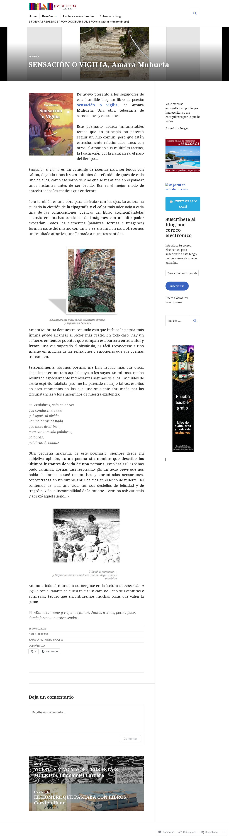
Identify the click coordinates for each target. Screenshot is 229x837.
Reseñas (47, 16)
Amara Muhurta (41, 639)
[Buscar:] (182, 321)
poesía (58, 639)
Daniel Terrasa (38, 634)
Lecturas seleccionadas (78, 16)
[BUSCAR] (195, 13)
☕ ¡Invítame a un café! (183, 204)
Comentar (130, 738)
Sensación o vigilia (97, 104)
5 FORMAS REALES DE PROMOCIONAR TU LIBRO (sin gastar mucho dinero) (79, 21)
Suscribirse (177, 286)
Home (33, 16)
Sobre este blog (110, 16)
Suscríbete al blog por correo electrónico (180, 227)
